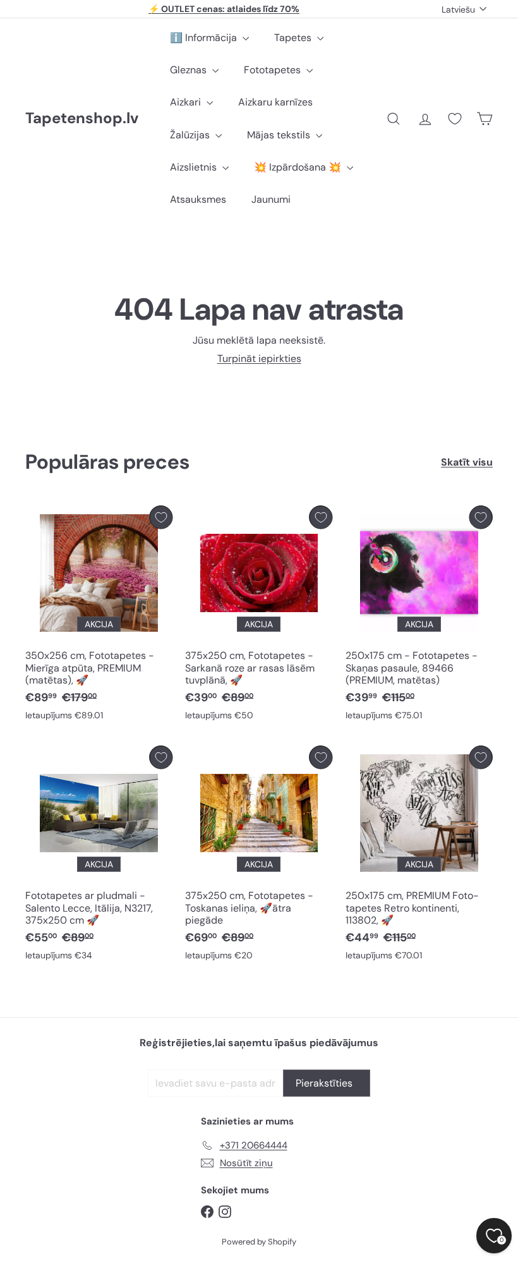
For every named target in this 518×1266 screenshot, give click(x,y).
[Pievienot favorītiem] (160, 517)
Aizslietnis (194, 167)
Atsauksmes (198, 199)
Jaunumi (271, 199)
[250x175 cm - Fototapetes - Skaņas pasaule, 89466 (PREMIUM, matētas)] (419, 616)
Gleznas (189, 69)
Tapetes (294, 37)
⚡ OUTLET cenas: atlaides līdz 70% (223, 9)
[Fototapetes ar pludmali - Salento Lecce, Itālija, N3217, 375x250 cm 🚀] (98, 856)
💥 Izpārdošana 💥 (299, 167)
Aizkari (186, 102)
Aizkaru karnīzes (275, 102)
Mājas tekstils (280, 135)
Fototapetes (273, 69)
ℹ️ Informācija (204, 37)
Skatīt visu (467, 462)
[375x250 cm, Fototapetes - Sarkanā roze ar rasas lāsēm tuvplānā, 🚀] (258, 616)
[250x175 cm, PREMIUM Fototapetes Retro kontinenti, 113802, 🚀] (419, 856)
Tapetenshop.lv (81, 118)
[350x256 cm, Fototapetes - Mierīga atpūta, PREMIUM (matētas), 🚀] (98, 616)
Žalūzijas (191, 135)
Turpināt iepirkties (259, 358)
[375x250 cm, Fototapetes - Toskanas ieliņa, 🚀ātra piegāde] (258, 856)
